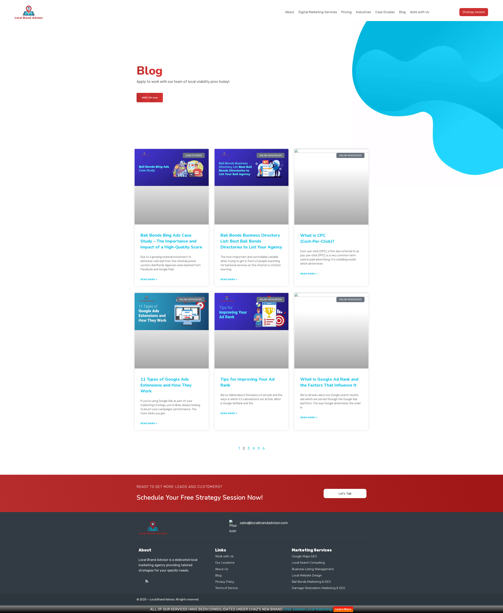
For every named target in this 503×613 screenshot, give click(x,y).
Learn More (343, 609)
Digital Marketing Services (317, 12)
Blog (402, 12)
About (289, 12)
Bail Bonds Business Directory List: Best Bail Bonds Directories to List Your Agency (251, 241)
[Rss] (146, 581)
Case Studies (385, 12)
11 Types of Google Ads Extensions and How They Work (166, 385)
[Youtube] (153, 581)
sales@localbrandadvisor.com (264, 523)
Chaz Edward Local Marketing (307, 609)
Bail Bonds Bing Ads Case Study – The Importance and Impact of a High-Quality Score (171, 241)
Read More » (148, 279)
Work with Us (419, 12)
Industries (363, 12)
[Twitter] (140, 581)
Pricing (346, 12)
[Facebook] (160, 581)
